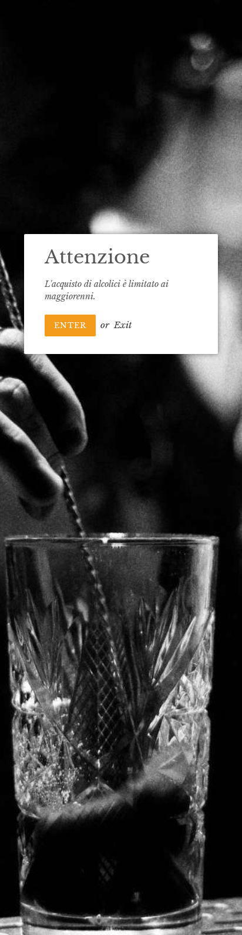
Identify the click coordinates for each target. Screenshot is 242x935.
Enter (70, 325)
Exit (123, 324)
